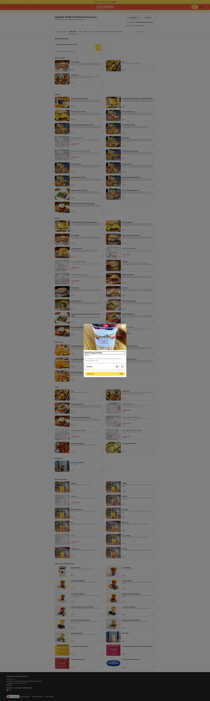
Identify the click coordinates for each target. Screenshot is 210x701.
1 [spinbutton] (119, 366)
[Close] (123, 326)
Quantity (89, 366)
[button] (105, 337)
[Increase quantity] (122, 366)
